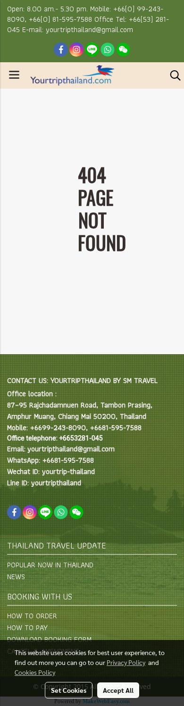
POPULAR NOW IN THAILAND (50, 565)
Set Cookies (68, 690)
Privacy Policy (126, 662)
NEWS (16, 576)
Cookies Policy (35, 672)
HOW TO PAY (27, 627)
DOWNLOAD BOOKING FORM (49, 639)
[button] (172, 75)
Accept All (118, 690)
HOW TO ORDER (32, 616)
